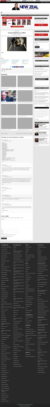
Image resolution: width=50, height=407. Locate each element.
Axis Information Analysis (5, 260)
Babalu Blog (3, 262)
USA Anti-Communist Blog (5, 388)
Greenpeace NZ (27, 279)
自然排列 (3, 146)
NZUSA (26, 294)
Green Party (27, 275)
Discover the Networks (5, 286)
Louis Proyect (15, 314)
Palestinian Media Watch (5, 337)
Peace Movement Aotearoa (29, 298)
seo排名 (6, 147)
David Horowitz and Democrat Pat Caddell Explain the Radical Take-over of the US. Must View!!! (42, 93)
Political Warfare (4, 339)
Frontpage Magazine (4, 294)
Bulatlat (39, 249)
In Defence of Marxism (41, 327)
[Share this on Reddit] (19, 67)
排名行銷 (3, 145)
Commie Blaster (3, 276)
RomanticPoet (3, 351)
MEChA (14, 316)
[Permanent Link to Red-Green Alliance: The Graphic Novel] (37, 140)
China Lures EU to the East (22, 116)
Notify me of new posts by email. (7, 236)
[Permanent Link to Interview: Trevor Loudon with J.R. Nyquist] (8, 96)
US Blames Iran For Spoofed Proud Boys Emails (25, 61)
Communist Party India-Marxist (42, 265)
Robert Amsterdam (4, 349)
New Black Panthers (16, 323)
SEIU (14, 342)
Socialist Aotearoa (28, 300)
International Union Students (42, 335)
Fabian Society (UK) (28, 338)
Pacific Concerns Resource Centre (43, 301)
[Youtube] (46, 2)
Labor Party (15, 312)
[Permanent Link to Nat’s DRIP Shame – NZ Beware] (8, 123)
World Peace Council (41, 368)
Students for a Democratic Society (18, 346)
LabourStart (39, 340)
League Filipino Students (41, 293)
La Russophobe (3, 317)
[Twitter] (43, 2)
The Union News (3, 378)
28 (37, 116)
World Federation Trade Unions (43, 366)
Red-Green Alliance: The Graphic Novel (41, 71)
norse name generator (38, 92)
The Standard (27, 306)
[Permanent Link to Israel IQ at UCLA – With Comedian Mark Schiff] (8, 109)
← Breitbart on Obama (4, 133)
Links (38, 297)
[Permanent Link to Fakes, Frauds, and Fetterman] (37, 126)
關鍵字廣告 (6, 149)
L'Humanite (27, 342)
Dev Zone (27, 265)
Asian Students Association (42, 247)
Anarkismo (39, 322)
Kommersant (27, 340)
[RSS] (47, 2)
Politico (2, 341)
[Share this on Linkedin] (18, 67)
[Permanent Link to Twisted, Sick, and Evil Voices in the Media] (37, 133)
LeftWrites (39, 295)
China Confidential (4, 272)
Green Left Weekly (41, 271)
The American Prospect (17, 350)
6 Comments (19, 34)
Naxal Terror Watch (4, 326)
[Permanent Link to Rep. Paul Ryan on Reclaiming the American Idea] (25, 81)
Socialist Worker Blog (28, 302)
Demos (14, 294)
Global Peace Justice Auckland (30, 273)
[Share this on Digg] (21, 67)
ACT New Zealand (28, 247)
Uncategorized (17, 31)
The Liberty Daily (4, 366)
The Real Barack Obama (5, 372)
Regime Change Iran (4, 345)
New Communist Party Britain (30, 344)
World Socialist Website (41, 372)
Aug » (38, 119)
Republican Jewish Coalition (5, 347)
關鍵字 (4, 147)
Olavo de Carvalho (4, 333)
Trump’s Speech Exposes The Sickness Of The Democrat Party (5, 61)
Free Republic (3, 290)
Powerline (2, 343)
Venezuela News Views (4, 395)
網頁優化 (3, 144)
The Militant (15, 352)
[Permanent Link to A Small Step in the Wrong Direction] (25, 123)
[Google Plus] (45, 2)
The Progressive (16, 356)
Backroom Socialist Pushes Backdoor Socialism (25, 102)
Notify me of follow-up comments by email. (8, 234)
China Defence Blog (4, 274)
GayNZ (26, 271)
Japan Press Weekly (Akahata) (42, 282)
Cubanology (3, 282)
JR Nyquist (3, 313)
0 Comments (45, 126)
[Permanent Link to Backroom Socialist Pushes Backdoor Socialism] (25, 96)
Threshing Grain (3, 382)
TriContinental (40, 358)
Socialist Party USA (16, 344)
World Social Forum (41, 370)
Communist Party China (41, 260)
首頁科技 (5, 150)
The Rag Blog (15, 358)
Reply (3, 161)
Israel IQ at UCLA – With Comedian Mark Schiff (8, 116)
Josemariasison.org (41, 286)
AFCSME (14, 247)
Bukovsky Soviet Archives (5, 266)
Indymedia (27, 281)
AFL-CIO (14, 249)
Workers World (15, 362)
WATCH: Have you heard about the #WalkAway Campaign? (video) (16, 61)
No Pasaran (3, 328)
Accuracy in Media (4, 249)
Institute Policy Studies (17, 305)
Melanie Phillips (3, 319)
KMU (38, 288)
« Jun (35, 119)
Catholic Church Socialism (39, 73)
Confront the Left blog (4, 278)
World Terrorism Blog (4, 397)
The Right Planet (3, 374)
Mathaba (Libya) (28, 354)
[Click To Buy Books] (17, 27)
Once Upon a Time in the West (6, 335)
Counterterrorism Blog (5, 280)
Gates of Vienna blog (4, 296)
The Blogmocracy (4, 364)
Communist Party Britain (29, 329)
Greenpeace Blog (28, 277)
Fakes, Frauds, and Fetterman (39, 68)
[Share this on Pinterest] (16, 67)
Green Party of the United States (18, 301)
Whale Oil (27, 260)
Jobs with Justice (16, 310)
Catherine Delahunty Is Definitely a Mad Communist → (24, 133)
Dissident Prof (3, 288)
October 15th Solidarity (29, 296)
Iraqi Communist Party (41, 277)
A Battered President (38, 74)
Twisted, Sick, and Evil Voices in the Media (41, 69)
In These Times (15, 303)
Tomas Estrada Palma (4, 384)
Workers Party (27, 312)
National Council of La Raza (17, 321)
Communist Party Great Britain (30, 331)
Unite (26, 308)
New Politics (15, 325)
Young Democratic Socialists (17, 366)
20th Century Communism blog (6, 247)
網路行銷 (3, 143)
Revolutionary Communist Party (18, 340)
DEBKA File (3, 284)
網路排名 (6, 143)
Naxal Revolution (40, 299)
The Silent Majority (4, 376)
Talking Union (15, 348)
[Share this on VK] (23, 67)
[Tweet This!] (13, 67)
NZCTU (26, 292)
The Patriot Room (4, 370)
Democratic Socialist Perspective (43, 269)
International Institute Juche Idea (43, 275)
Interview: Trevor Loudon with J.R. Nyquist (8, 102)
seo (2, 147)
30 (41, 116)
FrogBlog (26, 269)
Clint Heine (27, 249)
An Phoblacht (27, 327)
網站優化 (6, 146)
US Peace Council (16, 360)
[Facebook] (44, 2)
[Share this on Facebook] (14, 67)
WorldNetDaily (3, 399)
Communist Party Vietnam (42, 267)
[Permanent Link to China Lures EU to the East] (25, 109)
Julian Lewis (3, 315)
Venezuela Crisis (3, 393)
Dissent (14, 296)
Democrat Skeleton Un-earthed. (17, 33)
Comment (3, 219)
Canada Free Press (4, 268)
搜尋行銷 (6, 145)
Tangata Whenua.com (28, 304)
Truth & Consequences (4, 386)
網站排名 (6, 144)
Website (2, 233)
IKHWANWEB (40, 273)
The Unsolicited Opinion (5, 380)
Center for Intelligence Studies (6, 270)
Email (2, 231)
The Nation (15, 354)
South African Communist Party (30, 356)
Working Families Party (17, 364)
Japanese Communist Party (42, 284)
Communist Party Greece (29, 333)
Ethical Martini (27, 267)
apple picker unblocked (38, 96)
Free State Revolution (4, 292)
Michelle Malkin (3, 321)
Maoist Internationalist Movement (43, 342)
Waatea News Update (28, 310)
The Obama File (3, 368)
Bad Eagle (2, 264)
